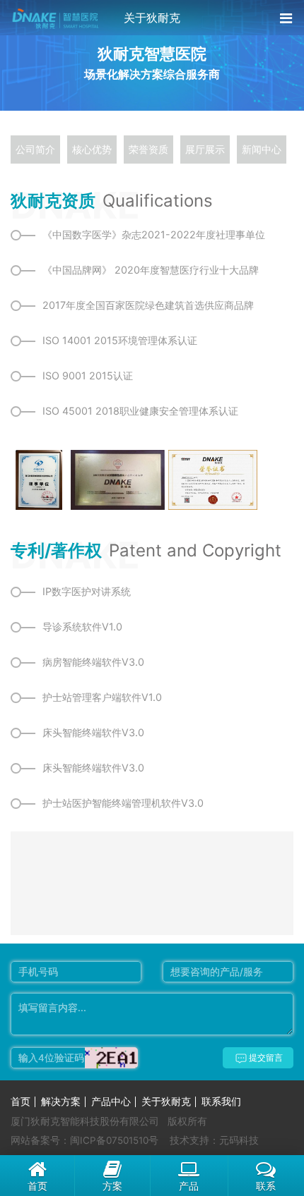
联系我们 (221, 1101)
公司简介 (35, 149)
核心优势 (92, 149)
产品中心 (111, 1101)
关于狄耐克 (166, 1101)
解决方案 (61, 1101)
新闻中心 (261, 149)
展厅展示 (205, 149)
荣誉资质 (148, 149)
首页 (20, 1101)
